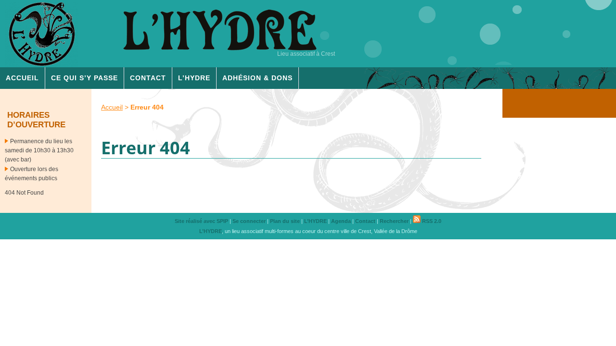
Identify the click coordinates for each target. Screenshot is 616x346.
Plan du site (285, 221)
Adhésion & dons (257, 78)
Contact (148, 78)
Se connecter (249, 221)
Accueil (22, 78)
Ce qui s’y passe (84, 78)
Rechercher (394, 221)
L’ (194, 78)
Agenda (341, 221)
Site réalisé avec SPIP (201, 221)
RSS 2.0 (431, 221)
